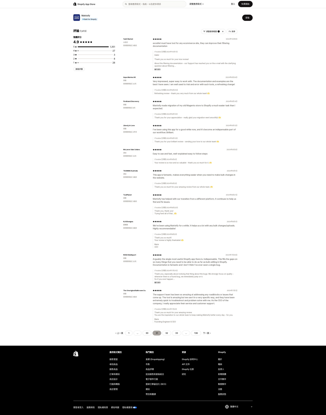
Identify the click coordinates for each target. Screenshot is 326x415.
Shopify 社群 (188, 369)
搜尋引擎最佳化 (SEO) (156, 384)
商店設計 (114, 379)
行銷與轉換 (115, 384)
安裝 (247, 17)
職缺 (220, 364)
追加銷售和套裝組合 (155, 374)
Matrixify (86, 15)
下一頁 (206, 333)
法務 (220, 389)
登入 (233, 4)
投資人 (221, 369)
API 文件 (186, 364)
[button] (223, 31)
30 (147, 333)
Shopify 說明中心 (190, 359)
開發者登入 (78, 407)
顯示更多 (157, 69)
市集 (148, 364)
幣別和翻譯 (151, 394)
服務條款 (91, 407)
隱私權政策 (103, 407)
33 (176, 333)
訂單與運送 (115, 374)
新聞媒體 (222, 374)
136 (196, 333)
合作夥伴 (222, 379)
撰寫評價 (79, 69)
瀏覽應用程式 (195, 4)
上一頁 (120, 333)
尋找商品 (114, 364)
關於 (220, 359)
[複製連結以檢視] (134, 39)
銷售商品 (114, 369)
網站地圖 (115, 407)
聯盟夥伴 (222, 384)
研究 (184, 374)
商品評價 (150, 369)
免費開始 (245, 4)
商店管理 (114, 389)
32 (166, 333)
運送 (148, 389)
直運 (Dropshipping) (155, 359)
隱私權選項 (127, 407)
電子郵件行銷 (152, 379)
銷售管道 (114, 359)
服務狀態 (222, 394)
